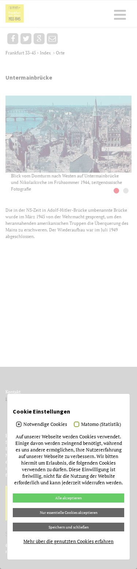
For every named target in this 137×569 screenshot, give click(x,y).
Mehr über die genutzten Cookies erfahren (68, 541)
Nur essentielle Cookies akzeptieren (69, 512)
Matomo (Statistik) (101, 424)
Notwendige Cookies (45, 424)
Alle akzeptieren (68, 497)
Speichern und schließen (69, 527)
